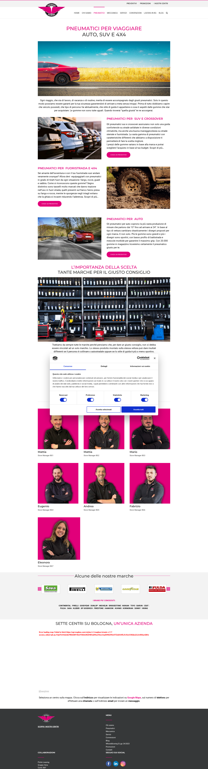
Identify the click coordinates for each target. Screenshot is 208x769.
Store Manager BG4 (45, 510)
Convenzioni (111, 737)
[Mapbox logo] (44, 691)
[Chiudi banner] (155, 358)
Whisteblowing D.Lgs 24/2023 (118, 744)
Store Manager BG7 (45, 566)
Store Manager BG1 (45, 455)
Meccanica (110, 731)
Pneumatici (110, 728)
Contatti (109, 750)
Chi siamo (110, 725)
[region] (104, 665)
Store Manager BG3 (137, 455)
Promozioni (110, 747)
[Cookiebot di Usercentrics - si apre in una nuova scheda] (138, 358)
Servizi (108, 734)
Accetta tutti (138, 409)
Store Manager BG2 (91, 455)
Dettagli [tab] (104, 366)
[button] (167, 13)
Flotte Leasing (43, 762)
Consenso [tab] (68, 366)
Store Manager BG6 (137, 510)
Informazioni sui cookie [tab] (140, 366)
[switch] (90, 400)
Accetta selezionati (104, 409)
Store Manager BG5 (91, 510)
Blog (107, 741)
